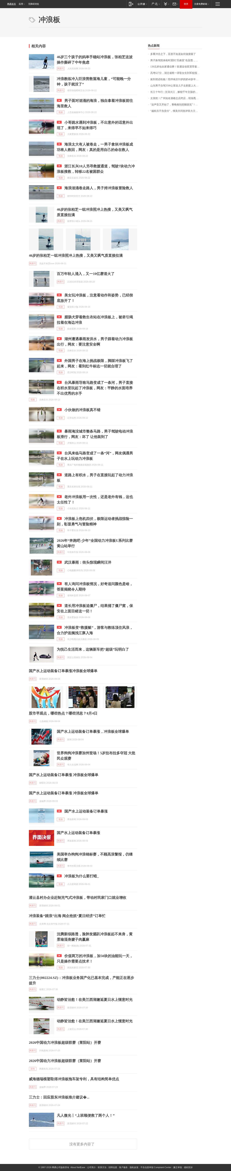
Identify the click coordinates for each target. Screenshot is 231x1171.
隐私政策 (134, 1167)
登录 (186, 4)
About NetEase (77, 1167)
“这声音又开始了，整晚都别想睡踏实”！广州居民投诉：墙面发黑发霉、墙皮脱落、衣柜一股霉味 (176, 104)
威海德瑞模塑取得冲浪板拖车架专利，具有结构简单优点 (74, 1079)
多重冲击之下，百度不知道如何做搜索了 (173, 54)
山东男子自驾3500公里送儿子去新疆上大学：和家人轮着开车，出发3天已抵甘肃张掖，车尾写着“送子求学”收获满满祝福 (176, 85)
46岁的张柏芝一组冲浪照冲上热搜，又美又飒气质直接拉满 (76, 255)
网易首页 (11, 4)
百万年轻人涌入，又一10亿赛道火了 (86, 274)
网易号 (60, 68)
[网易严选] (155, 4)
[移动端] (131, 4)
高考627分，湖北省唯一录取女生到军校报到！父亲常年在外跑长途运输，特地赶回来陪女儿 (176, 73)
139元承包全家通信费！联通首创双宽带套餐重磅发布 (176, 66)
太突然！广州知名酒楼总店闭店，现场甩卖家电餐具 (176, 98)
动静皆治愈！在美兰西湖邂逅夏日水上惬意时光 (95, 999)
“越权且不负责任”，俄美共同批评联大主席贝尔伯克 (176, 111)
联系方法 (102, 1167)
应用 (21, 4)
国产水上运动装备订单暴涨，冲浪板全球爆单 (93, 731)
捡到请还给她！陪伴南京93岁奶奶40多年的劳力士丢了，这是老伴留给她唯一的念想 (176, 79)
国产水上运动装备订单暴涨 (86, 811)
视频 (60, 112)
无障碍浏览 (33, 4)
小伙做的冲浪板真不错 (82, 410)
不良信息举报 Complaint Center (155, 1167)
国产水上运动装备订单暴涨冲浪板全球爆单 (63, 671)
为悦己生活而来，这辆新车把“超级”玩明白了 (93, 649)
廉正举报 (177, 1167)
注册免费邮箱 (200, 4)
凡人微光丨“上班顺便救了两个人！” (86, 1115)
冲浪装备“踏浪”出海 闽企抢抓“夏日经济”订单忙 (67, 916)
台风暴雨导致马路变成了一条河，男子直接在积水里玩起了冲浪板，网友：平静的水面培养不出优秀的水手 (95, 388)
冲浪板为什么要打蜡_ (81, 876)
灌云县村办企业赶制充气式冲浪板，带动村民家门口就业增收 (77, 898)
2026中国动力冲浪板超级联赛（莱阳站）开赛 (65, 1042)
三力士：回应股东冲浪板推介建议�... (59, 1097)
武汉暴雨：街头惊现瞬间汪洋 (87, 562)
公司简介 (91, 1167)
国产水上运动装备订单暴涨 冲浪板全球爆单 (63, 775)
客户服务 (123, 1167)
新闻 (32, 1069)
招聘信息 (112, 1167)
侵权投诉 (188, 1167)
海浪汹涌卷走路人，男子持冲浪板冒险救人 (98, 188)
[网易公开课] (142, 4)
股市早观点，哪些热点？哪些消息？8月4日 (63, 713)
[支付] (166, 4)
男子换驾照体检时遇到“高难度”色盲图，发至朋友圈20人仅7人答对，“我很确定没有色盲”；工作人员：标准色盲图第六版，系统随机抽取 (176, 60)
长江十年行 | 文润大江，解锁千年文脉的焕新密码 (176, 92)
